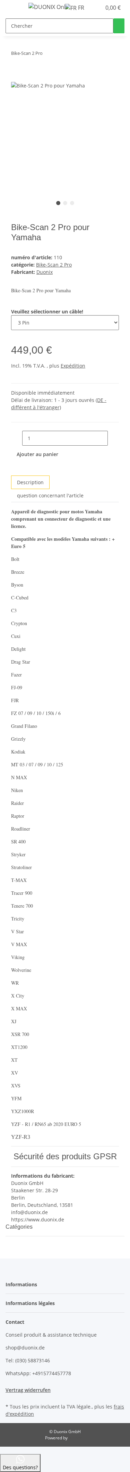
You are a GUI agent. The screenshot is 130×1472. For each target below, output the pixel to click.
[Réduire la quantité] (16, 438)
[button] (96, 8)
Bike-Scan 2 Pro (54, 264)
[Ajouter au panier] (16, 77)
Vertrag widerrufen (28, 1390)
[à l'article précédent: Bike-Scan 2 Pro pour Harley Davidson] (60, 54)
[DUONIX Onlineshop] (48, 7)
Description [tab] (30, 482)
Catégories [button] (20, 1227)
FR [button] (81, 7)
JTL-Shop (77, 1438)
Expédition (73, 365)
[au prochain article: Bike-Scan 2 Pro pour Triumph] (48, 54)
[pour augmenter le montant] (113, 438)
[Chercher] (118, 25)
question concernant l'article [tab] (50, 495)
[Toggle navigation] (14, 8)
